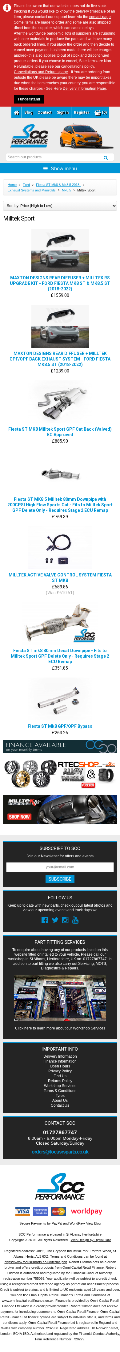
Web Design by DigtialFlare (91, 1240)
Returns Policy (60, 1081)
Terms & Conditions (60, 1091)
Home (12, 185)
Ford (26, 185)
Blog (28, 112)
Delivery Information (60, 1056)
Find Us (60, 1076)
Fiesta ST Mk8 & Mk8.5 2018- (58, 185)
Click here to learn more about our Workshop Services (60, 1028)
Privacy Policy (60, 1071)
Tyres (60, 1095)
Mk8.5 (66, 190)
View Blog (93, 1223)
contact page (100, 17)
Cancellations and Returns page (41, 72)
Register (81, 112)
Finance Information (60, 1061)
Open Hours (60, 1066)
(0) (104, 112)
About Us (60, 1100)
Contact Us (60, 1105)
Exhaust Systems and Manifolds (32, 190)
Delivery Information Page (84, 88)
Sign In (63, 112)
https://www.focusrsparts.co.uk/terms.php (36, 1262)
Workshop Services (60, 1086)
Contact (44, 112)
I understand (29, 99)
